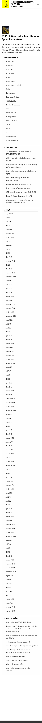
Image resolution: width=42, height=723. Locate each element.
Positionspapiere (11, 113)
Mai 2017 (8, 379)
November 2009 (10, 568)
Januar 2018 (9, 347)
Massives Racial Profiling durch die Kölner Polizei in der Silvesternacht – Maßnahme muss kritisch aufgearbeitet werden (21, 628)
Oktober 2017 (10, 359)
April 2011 (9, 509)
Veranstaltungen (11, 136)
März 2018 (9, 340)
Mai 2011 (8, 505)
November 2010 (10, 528)
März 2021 (9, 257)
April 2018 (9, 336)
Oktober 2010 (10, 532)
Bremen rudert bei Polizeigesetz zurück (17, 660)
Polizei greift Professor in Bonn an (16, 664)
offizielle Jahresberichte (13, 105)
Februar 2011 (10, 517)
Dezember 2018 (10, 304)
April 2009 (9, 591)
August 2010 (9, 540)
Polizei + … (9, 109)
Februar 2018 (10, 344)
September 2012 (11, 465)
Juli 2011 (8, 497)
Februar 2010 (10, 560)
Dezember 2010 (10, 524)
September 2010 (11, 536)
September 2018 (11, 316)
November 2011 (10, 485)
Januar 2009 (9, 603)
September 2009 (11, 572)
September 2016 (11, 410)
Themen (8, 128)
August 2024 (9, 214)
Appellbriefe (9, 65)
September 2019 (11, 277)
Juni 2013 (9, 458)
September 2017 (11, 363)
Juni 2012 (9, 469)
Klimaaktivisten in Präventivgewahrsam (18, 188)
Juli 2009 (8, 580)
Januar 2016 (9, 442)
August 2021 (9, 245)
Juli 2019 (8, 281)
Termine (8, 124)
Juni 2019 (9, 285)
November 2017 (10, 355)
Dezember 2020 (10, 261)
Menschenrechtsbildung (13, 97)
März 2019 (9, 292)
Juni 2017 (9, 375)
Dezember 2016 (10, 399)
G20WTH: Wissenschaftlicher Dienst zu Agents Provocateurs (20, 37)
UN (6, 132)
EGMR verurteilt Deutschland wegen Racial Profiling (21, 192)
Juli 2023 (8, 218)
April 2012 (9, 477)
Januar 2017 (9, 395)
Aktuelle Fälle (10, 61)
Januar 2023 (9, 229)
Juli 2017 (8, 371)
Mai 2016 (8, 426)
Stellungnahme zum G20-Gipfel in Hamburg (19, 622)
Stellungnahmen (11, 117)
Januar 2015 (9, 450)
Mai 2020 (8, 265)
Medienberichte (10, 93)
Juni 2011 (9, 501)
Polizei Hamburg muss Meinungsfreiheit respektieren (22, 646)
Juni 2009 (9, 583)
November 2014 (10, 454)
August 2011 (9, 493)
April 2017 (9, 383)
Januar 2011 (9, 520)
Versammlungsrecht (12, 140)
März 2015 (9, 446)
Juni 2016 (9, 422)
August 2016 (9, 414)
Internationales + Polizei (13, 85)
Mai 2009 (8, 587)
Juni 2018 (9, 328)
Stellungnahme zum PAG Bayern (15, 656)
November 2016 (10, 403)
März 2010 (9, 556)
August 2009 (9, 576)
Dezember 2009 (10, 564)
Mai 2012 (8, 473)
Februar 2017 (10, 391)
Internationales (10, 81)
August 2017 (9, 367)
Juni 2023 (9, 222)
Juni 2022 (9, 241)
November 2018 (10, 308)
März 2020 (9, 269)
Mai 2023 (8, 226)
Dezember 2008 (10, 607)
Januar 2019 (9, 300)
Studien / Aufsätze (11, 121)
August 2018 (9, 320)
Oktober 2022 (10, 237)
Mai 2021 (8, 253)
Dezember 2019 (10, 273)
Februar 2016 (10, 438)
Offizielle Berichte (11, 101)
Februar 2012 (10, 481)
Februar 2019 (10, 296)
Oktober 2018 (10, 312)
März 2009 (9, 595)
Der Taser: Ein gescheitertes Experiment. (18, 642)
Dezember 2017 (10, 351)
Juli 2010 (8, 544)
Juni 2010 (9, 548)
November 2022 (10, 233)
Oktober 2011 (10, 489)
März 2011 (9, 513)
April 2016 (9, 430)
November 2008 (10, 611)
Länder (8, 89)
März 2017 (9, 387)
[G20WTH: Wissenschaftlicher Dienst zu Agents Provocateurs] (5, 33)
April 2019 (9, 289)
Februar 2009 (10, 599)
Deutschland (9, 69)
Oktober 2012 (10, 462)
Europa (8, 77)
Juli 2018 (8, 324)
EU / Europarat (10, 73)
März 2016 (9, 434)
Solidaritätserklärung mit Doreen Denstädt (19, 184)
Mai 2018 (8, 332)
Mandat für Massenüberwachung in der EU (19, 196)
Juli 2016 (8, 418)
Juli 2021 (8, 249)
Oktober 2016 (10, 406)
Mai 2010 (8, 552)
